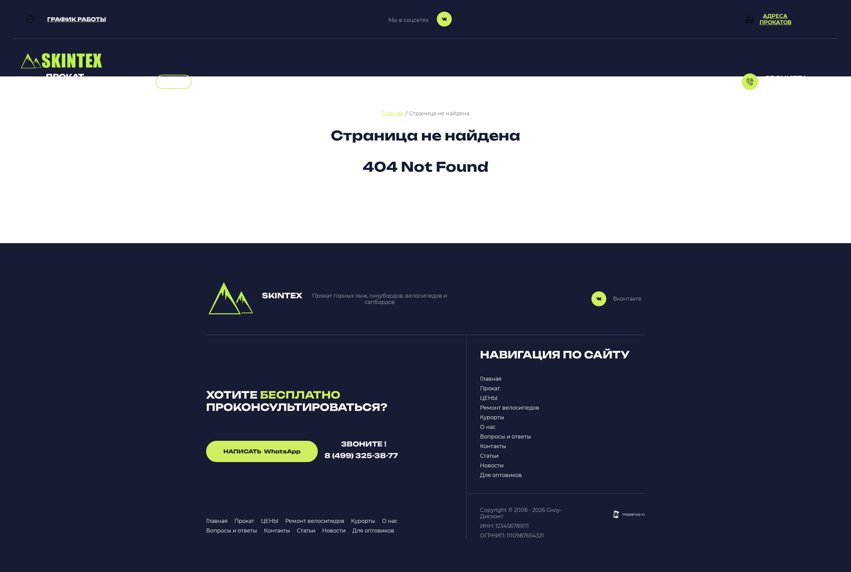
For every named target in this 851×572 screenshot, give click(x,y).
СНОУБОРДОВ (63, 105)
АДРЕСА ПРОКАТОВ (775, 19)
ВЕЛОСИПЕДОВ (65, 86)
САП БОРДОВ (62, 92)
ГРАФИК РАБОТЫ (76, 19)
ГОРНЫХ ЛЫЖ (64, 98)
